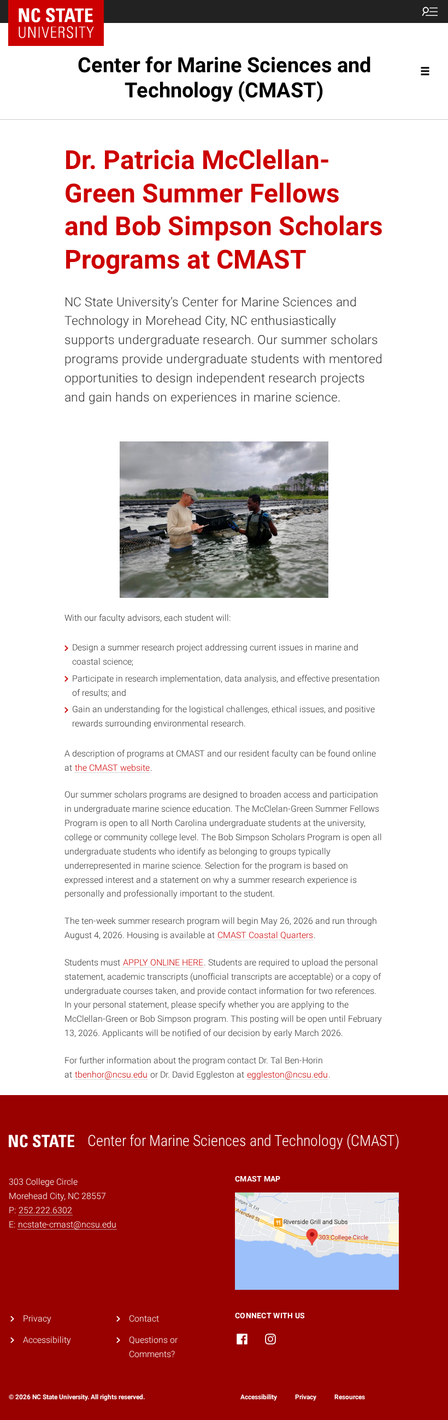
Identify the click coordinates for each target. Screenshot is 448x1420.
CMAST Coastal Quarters (265, 935)
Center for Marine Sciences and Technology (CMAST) (224, 77)
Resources (349, 1397)
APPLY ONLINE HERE (163, 962)
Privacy (37, 1318)
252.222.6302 (45, 1210)
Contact (144, 1318)
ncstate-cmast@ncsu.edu (67, 1224)
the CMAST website (112, 768)
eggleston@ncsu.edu (287, 1074)
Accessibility (47, 1340)
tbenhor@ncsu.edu (111, 1074)
